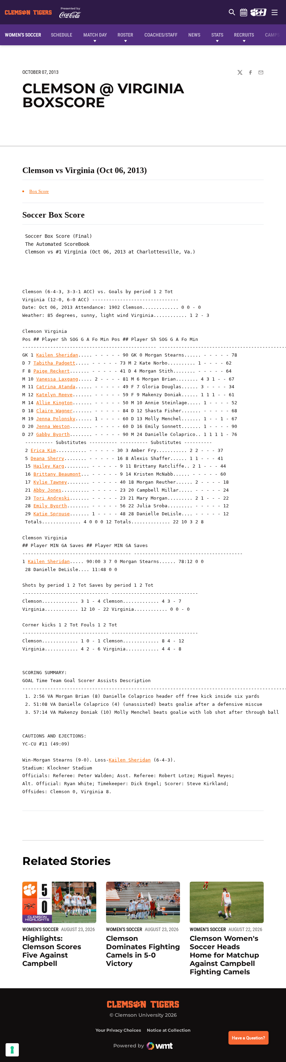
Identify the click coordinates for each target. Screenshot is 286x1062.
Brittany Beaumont (57, 474)
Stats (217, 35)
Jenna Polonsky (55, 418)
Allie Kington (54, 402)
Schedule (243, 12)
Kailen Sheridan (57, 355)
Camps (272, 35)
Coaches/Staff (161, 35)
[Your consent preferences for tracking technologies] (12, 1049)
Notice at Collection (168, 1030)
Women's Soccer (40, 929)
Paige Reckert (51, 371)
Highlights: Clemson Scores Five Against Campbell (51, 951)
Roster (125, 35)
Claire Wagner (54, 410)
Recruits (244, 35)
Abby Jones (47, 490)
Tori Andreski (51, 498)
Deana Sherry (47, 458)
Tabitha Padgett (54, 363)
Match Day (95, 35)
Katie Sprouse (51, 513)
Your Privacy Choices (118, 1030)
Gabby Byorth (53, 434)
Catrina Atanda (55, 386)
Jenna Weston (53, 426)
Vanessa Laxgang (57, 379)
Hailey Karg (48, 466)
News (194, 35)
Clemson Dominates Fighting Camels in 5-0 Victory (143, 951)
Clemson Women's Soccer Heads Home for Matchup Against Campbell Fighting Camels (224, 955)
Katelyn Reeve (54, 394)
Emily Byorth (50, 505)
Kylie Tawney (50, 482)
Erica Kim (43, 450)
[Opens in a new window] (258, 12)
